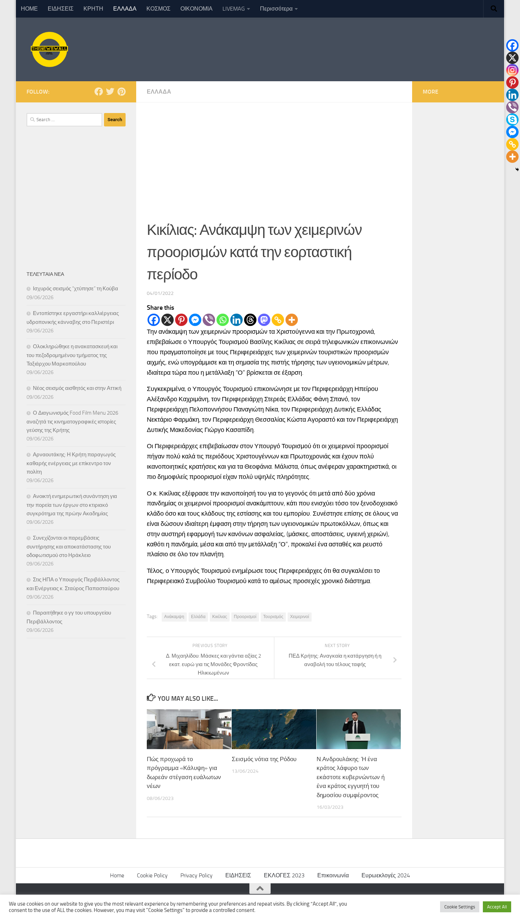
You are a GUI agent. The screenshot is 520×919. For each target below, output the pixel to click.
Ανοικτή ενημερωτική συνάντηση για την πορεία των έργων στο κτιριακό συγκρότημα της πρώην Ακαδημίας (72, 505)
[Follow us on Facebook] (98, 91)
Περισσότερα (276, 8)
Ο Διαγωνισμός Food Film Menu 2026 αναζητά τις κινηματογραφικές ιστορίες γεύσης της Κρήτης (72, 421)
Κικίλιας (219, 616)
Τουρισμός (273, 616)
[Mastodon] (264, 320)
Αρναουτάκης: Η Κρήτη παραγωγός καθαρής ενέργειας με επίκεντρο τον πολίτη (71, 463)
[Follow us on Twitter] (110, 91)
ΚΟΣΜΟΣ (158, 8)
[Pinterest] (181, 320)
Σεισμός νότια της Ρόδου (264, 759)
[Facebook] (154, 320)
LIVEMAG (234, 8)
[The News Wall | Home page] (48, 49)
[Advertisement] (274, 155)
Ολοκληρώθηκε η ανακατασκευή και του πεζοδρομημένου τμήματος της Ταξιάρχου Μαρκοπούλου (72, 355)
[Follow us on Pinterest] (121, 91)
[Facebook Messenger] (195, 320)
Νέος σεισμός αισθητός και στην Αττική (77, 388)
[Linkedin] (236, 320)
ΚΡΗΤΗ (93, 8)
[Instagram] (512, 70)
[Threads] (250, 320)
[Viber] (209, 320)
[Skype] (512, 119)
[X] (167, 320)
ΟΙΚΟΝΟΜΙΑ (196, 8)
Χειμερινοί (299, 616)
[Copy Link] (278, 320)
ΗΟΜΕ (29, 8)
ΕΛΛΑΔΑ (125, 8)
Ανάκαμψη (174, 616)
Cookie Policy (152, 875)
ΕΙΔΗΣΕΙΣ (61, 8)
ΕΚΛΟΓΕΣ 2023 (284, 875)
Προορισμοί (245, 616)
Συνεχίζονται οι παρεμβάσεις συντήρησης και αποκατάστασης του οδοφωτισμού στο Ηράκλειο (69, 546)
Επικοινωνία (333, 875)
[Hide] (517, 169)
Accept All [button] (497, 906)
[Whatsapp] (222, 320)
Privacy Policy (196, 875)
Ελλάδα (198, 616)
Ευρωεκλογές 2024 (386, 875)
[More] (291, 320)
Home (117, 875)
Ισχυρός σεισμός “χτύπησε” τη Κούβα (75, 288)
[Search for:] (64, 119)
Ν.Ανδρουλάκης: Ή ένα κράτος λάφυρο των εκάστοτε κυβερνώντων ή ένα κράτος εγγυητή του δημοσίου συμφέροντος (351, 777)
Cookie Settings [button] (459, 906)
